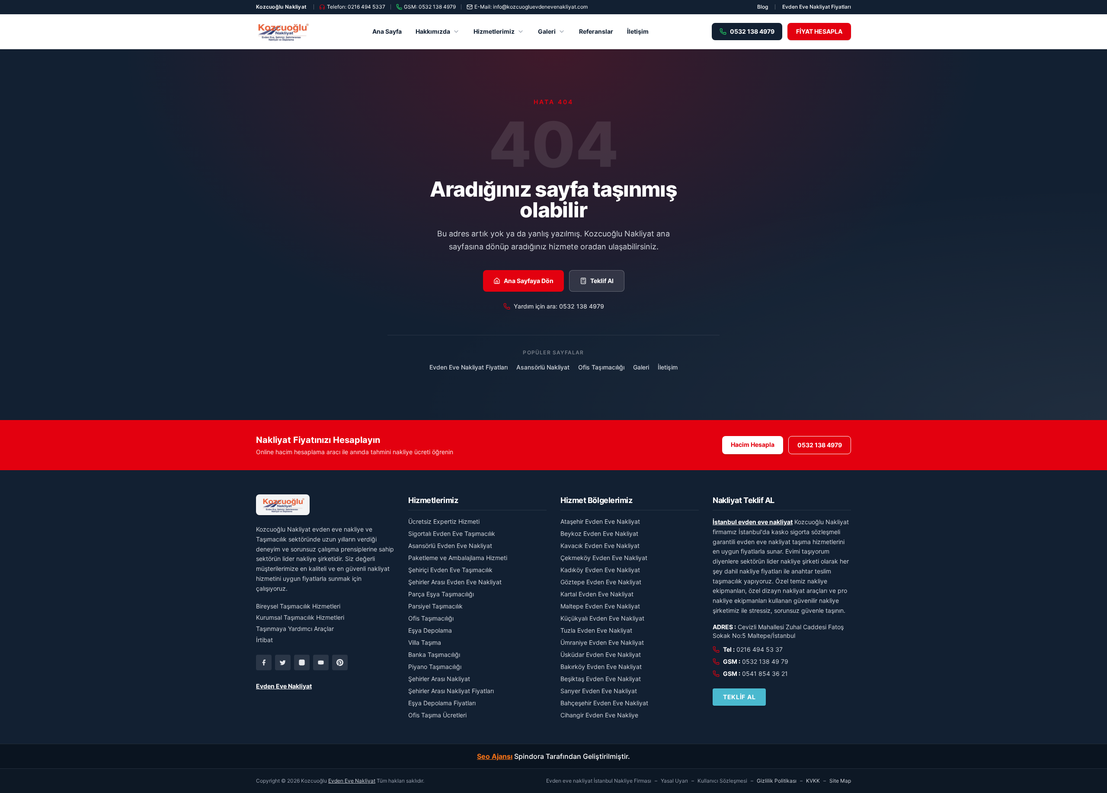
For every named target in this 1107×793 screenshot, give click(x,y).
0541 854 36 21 (765, 673)
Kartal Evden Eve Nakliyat (596, 594)
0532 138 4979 (819, 445)
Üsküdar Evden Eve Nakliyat (600, 654)
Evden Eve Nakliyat (284, 686)
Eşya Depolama (430, 630)
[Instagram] (302, 662)
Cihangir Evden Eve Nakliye (599, 715)
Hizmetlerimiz (494, 31)
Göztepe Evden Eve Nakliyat (600, 582)
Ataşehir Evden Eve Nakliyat (600, 521)
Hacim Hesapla (752, 444)
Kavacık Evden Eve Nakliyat (600, 545)
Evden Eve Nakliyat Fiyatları (816, 6)
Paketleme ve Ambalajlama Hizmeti (457, 557)
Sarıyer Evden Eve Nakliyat (598, 690)
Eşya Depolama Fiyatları (442, 703)
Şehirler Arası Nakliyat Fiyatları (451, 690)
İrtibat (264, 639)
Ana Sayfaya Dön (529, 280)
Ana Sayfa (387, 31)
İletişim (638, 31)
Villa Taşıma (424, 642)
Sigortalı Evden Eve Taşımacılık (451, 533)
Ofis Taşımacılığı (601, 367)
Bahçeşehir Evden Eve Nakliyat (604, 703)
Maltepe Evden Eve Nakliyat (600, 606)
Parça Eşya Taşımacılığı (441, 594)
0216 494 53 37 (759, 649)
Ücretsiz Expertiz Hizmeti (444, 521)
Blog (762, 6)
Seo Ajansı (494, 756)
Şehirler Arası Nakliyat (439, 678)
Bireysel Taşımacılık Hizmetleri (298, 606)
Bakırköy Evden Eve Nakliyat (601, 666)
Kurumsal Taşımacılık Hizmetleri (300, 617)
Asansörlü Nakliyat (542, 367)
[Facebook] (264, 662)
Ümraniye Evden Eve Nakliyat (602, 642)
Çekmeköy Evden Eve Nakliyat (603, 557)
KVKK (813, 780)
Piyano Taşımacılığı (434, 666)
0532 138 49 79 (765, 661)
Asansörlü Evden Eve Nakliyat (450, 545)
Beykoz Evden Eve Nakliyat (599, 533)
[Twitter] (283, 662)
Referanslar (596, 31)
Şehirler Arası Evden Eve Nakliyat (455, 582)
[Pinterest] (340, 662)
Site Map (840, 780)
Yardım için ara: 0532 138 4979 (559, 306)
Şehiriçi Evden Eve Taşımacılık (450, 569)
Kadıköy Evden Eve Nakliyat (600, 569)
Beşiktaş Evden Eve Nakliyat (600, 678)
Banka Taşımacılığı (434, 654)
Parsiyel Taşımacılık (435, 606)
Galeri (547, 31)
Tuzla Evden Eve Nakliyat (596, 630)
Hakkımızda (433, 31)
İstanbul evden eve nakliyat (753, 521)
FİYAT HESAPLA (819, 31)
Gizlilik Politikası (777, 780)
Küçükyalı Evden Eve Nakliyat (602, 618)
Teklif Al (602, 280)
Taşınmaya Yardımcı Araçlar (295, 628)
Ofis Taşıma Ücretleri (437, 715)
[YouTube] (321, 662)
